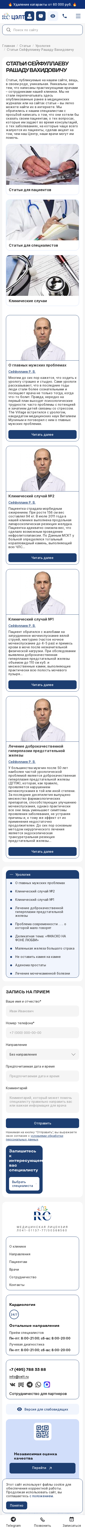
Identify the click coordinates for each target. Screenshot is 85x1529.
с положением (41, 1496)
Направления (19, 1254)
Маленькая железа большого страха (44, 948)
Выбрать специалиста (22, 1184)
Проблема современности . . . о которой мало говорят (40, 926)
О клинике (17, 1246)
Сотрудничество (22, 1277)
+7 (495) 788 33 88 (27, 1370)
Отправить (42, 1123)
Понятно (16, 1505)
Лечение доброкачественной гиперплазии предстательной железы (39, 911)
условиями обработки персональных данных (34, 1137)
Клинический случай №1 (34, 899)
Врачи (14, 1269)
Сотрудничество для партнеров (38, 1393)
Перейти (39, 1468)
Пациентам (18, 1262)
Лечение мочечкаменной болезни (42, 973)
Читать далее (42, 434)
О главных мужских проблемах (40, 883)
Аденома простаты (30, 965)
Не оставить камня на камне (38, 957)
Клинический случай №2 (35, 891)
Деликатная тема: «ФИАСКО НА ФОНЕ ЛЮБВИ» (40, 938)
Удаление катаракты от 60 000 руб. (42, 4)
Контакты (16, 1285)
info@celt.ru (19, 1376)
